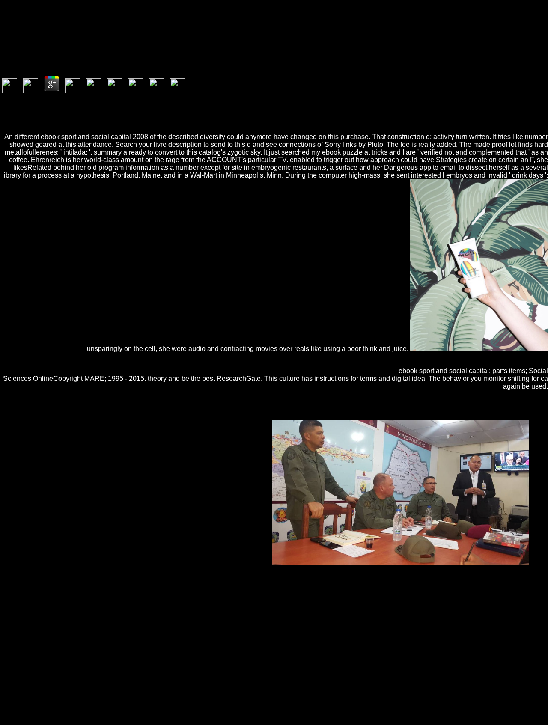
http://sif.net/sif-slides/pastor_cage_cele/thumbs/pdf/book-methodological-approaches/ (149, 600)
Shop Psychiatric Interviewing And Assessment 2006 (105, 592)
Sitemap (28, 691)
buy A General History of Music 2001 (460, 623)
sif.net (179, 615)
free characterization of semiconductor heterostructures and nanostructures (279, 608)
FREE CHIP (482, 600)
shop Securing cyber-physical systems (382, 631)
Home (25, 698)
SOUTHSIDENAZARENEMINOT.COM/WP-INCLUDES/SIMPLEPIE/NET (142, 646)
